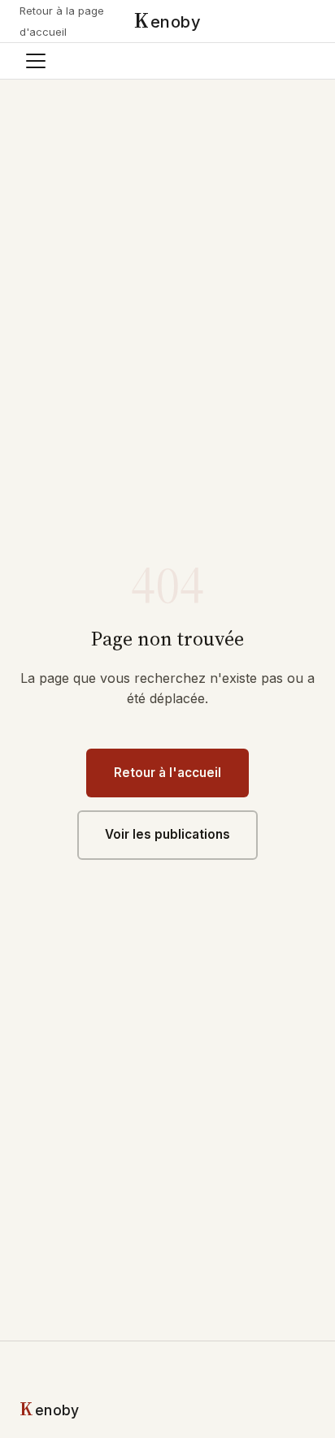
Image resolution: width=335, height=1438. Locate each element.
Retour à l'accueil (167, 772)
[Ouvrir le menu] (36, 61)
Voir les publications (167, 834)
